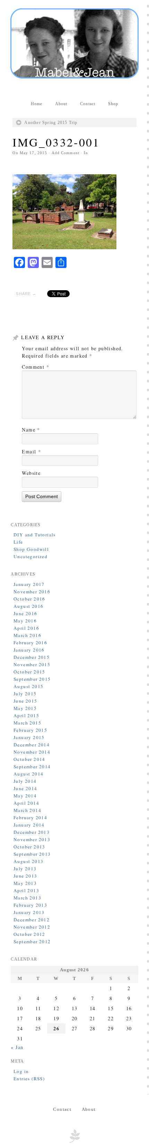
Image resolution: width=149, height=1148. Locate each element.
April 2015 (26, 715)
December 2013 (32, 832)
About (61, 103)
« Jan (17, 1047)
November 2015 (32, 664)
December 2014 (32, 744)
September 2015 (32, 679)
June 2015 (25, 701)
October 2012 (29, 934)
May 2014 (25, 796)
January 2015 (29, 737)
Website (31, 473)
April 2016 (26, 628)
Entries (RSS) (29, 1078)
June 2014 (25, 788)
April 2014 (26, 803)
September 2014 (32, 766)
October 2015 (29, 672)
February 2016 (30, 642)
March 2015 (27, 723)
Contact (87, 103)
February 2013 (30, 905)
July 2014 (25, 781)
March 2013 (27, 898)
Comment (35, 366)
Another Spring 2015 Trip (50, 122)
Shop (113, 103)
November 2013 (32, 839)
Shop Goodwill (31, 549)
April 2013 (26, 890)
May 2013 (25, 883)
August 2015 (28, 686)
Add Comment (65, 153)
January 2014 (29, 825)
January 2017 (29, 584)
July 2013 (25, 868)
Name (31, 429)
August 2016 (28, 606)
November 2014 (32, 752)
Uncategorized (30, 556)
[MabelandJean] (74, 43)
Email (31, 451)
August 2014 (28, 774)
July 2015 (25, 693)
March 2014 (27, 810)
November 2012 (32, 927)
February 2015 (30, 730)
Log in (21, 1071)
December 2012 (32, 919)
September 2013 (32, 854)
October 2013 (29, 847)
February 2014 (30, 817)
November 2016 (32, 591)
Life (18, 542)
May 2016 (25, 621)
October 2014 (29, 759)
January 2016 (29, 650)
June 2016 (25, 613)
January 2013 (29, 912)
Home (37, 103)
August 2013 (28, 861)
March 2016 (27, 635)
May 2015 (25, 708)
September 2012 (32, 941)
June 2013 (25, 876)
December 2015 (32, 657)
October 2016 (29, 599)
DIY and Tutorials (35, 534)
